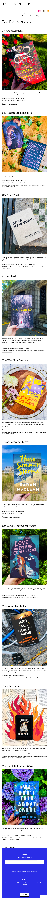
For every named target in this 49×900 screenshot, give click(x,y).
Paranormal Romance (41, 185)
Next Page (12, 847)
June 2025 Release (42, 756)
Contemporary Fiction (18, 513)
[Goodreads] (43, 11)
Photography (35, 266)
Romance (26, 182)
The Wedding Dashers (15, 360)
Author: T (23, 103)
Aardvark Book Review (15, 103)
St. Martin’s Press (6, 268)
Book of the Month (20, 429)
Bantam (17, 837)
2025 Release (6, 185)
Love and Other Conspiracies (19, 526)
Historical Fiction (6, 104)
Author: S (14, 266)
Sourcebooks (22, 757)
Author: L (12, 185)
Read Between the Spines (18, 4)
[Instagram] (39, 11)
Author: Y (12, 350)
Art (11, 266)
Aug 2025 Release (7, 677)
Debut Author (36, 103)
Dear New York (10, 195)
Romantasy (12, 186)
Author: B (12, 837)
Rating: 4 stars (13, 104)
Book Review (29, 103)
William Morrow (40, 677)
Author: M (12, 432)
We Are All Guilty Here (15, 606)
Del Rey (23, 350)
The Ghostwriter (12, 686)
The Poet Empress (12, 31)
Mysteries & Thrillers (19, 675)
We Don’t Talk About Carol (17, 766)
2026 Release (6, 103)
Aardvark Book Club (8, 100)
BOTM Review (34, 432)
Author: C (12, 756)
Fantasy (41, 103)
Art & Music (32, 264)
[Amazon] (48, 11)
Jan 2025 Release (23, 185)
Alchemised (9, 276)
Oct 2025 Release (27, 266)
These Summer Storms (15, 442)
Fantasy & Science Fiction (19, 100)
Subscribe (43, 897)
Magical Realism (20, 182)
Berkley (17, 597)
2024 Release (6, 597)
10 (6, 847)
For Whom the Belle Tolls (17, 113)
